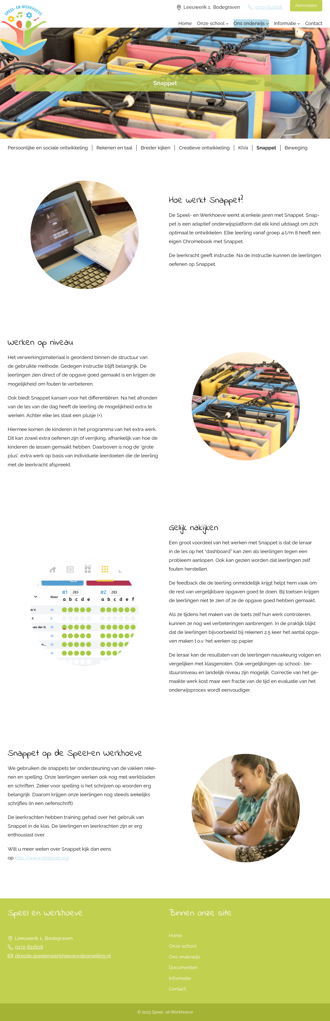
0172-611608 (268, 7)
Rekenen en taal (114, 148)
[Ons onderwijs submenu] (267, 23)
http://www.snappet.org (42, 858)
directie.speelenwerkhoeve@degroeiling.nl (63, 956)
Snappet (266, 148)
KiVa (243, 148)
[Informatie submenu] (298, 23)
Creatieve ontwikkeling (204, 148)
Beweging (296, 148)
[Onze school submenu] (227, 23)
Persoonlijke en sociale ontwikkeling (48, 148)
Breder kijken (155, 148)
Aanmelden (306, 5)
